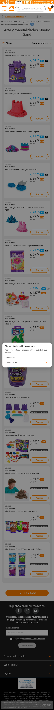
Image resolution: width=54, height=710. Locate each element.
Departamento (10, 358)
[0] (49, 10)
